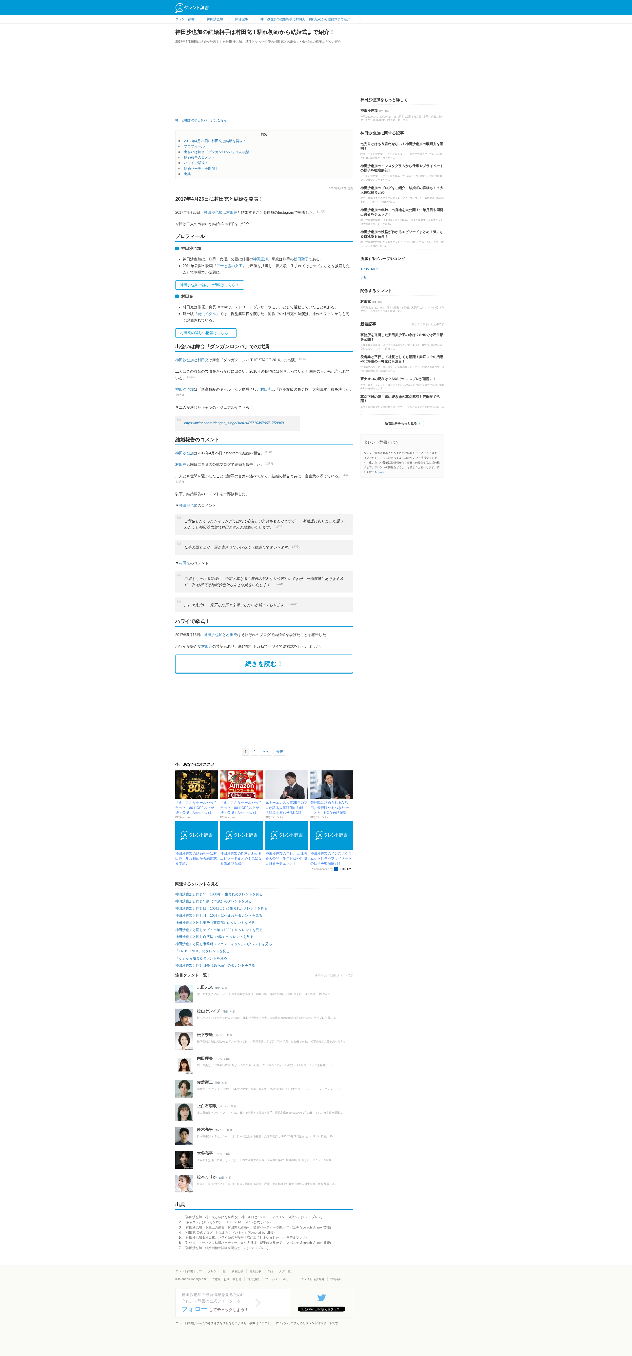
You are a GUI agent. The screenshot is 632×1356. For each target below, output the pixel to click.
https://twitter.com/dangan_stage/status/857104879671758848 (234, 423)
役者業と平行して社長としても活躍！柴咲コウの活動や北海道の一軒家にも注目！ (401, 359)
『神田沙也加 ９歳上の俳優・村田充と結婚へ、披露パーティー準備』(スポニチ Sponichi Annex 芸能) (257, 1227)
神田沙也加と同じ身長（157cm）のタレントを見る (215, 965)
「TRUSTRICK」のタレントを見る (202, 951)
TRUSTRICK (369, 269)
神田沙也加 (213, 212)
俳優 (225, 1011)
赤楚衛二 (205, 1082)
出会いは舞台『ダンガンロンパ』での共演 (217, 152)
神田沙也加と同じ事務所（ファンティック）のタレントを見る (223, 944)
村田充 (231, 212)
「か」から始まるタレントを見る (201, 958)
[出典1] (321, 211)
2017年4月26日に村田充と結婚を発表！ (215, 141)
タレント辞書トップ (188, 1271)
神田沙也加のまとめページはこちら (201, 120)
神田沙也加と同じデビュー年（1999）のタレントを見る (219, 930)
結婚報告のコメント (199, 157)
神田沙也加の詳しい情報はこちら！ (209, 285)
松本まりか (207, 1177)
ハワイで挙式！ (196, 163)
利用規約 (253, 1279)
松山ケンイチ (209, 1011)
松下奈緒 (205, 1035)
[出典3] (191, 377)
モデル (218, 1059)
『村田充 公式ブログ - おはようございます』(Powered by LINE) (229, 1232)
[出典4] (269, 463)
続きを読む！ (264, 663)
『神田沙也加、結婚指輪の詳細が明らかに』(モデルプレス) (225, 1248)
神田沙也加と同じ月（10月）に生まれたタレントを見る (218, 915)
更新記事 (255, 1271)
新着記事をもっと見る (401, 423)
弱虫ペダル (207, 314)
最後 (279, 752)
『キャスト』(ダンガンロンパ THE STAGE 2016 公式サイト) (227, 1222)
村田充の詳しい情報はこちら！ (206, 333)
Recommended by (322, 869)
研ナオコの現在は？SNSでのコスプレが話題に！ (398, 379)
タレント (220, 1035)
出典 (187, 174)
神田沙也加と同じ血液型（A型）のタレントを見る (214, 937)
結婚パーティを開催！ (201, 168)
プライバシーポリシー (280, 1279)
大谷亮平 (205, 1153)
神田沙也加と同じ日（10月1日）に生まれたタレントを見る (221, 908)
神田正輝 (260, 259)
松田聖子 (301, 259)
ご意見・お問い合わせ (226, 1279)
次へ (265, 752)
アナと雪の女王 (229, 266)
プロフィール (194, 146)
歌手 (381, 111)
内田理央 (205, 1058)
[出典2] (303, 359)
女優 (217, 987)
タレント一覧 (217, 1271)
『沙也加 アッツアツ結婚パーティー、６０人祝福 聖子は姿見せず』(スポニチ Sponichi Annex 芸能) (257, 1243)
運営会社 (336, 1279)
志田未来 (205, 987)
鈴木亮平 (205, 1129)
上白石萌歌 (207, 1106)
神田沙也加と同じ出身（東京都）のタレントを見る (215, 923)
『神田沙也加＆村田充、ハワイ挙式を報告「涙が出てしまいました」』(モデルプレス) (245, 1237)
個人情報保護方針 (312, 1279)
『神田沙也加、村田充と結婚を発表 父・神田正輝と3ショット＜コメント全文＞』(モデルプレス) (252, 1217)
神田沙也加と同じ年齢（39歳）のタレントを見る (213, 901)
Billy (363, 277)
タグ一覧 (285, 1271)
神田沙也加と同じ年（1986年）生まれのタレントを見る (219, 894)
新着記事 (237, 1271)
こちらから (378, 471)
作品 (270, 1271)
